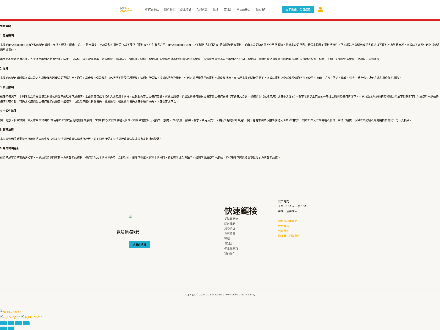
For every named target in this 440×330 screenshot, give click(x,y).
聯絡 (215, 9)
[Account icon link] (320, 9)
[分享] (18, 323)
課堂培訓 (185, 9)
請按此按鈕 (139, 244)
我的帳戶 (261, 9)
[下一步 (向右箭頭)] (11, 328)
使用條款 (283, 226)
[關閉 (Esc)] (26, 323)
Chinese (16, 312)
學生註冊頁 (243, 9)
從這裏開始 (152, 9)
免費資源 (201, 9)
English (16, 317)
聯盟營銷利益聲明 (289, 236)
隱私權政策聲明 (287, 221)
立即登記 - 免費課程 (298, 9)
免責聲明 (283, 231)
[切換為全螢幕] (11, 323)
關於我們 (169, 9)
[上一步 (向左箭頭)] (3, 328)
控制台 (227, 9)
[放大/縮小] (3, 323)
